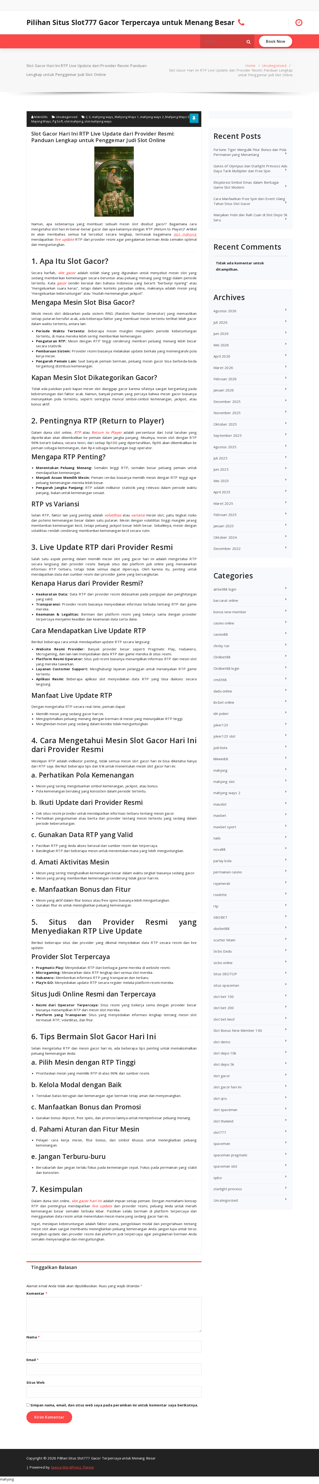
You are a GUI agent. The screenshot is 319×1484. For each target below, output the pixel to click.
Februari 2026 (225, 378)
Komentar (36, 1293)
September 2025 (227, 435)
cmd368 (220, 679)
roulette (220, 894)
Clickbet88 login (226, 668)
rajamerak (221, 883)
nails (217, 838)
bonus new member (229, 611)
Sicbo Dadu (222, 951)
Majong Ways (41, 121)
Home (250, 65)
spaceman (221, 1143)
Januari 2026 (223, 390)
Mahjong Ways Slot (179, 117)
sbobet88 (221, 928)
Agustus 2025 (224, 446)
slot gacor (221, 1075)
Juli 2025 (220, 458)
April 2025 (221, 492)
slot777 (219, 1132)
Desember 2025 (227, 401)
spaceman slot (225, 1166)
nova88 (219, 849)
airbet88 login (224, 589)
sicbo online (223, 962)
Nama (33, 1337)
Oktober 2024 (225, 537)
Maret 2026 (223, 367)
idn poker (221, 713)
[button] (248, 41)
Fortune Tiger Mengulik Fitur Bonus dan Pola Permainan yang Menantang (250, 152)
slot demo (221, 1042)
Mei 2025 (221, 480)
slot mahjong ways (98, 121)
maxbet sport (224, 826)
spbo (217, 1177)
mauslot (220, 804)
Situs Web (35, 1382)
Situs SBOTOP (225, 973)
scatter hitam (224, 940)
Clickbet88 (221, 657)
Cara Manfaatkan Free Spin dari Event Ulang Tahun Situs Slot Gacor (249, 201)
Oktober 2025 (225, 424)
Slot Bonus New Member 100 (237, 1030)
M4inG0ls (40, 117)
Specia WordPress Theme (72, 1467)
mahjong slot (224, 781)
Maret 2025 (223, 503)
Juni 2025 (221, 469)
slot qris (220, 1098)
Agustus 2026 (224, 310)
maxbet (219, 815)
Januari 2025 (223, 525)
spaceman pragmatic (230, 1155)
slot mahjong (73, 121)
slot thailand (223, 1121)
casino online (223, 623)
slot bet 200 (223, 1007)
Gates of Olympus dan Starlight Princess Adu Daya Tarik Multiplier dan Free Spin (250, 168)
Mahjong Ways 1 (127, 117)
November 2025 (227, 412)
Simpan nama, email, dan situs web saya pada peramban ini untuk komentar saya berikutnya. (114, 1405)
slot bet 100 (223, 996)
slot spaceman (225, 1109)
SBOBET (220, 917)
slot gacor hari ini (227, 1087)
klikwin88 (220, 758)
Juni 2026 (221, 333)
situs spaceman (226, 985)
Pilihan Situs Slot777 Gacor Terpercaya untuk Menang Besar (130, 22)
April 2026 (221, 356)
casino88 (220, 634)
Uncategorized (274, 65)
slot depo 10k (224, 1053)
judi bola (220, 747)
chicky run (221, 645)
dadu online (222, 691)
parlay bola (222, 860)
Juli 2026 (220, 322)
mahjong (220, 770)
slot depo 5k (223, 1064)
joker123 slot (224, 736)
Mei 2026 (221, 345)
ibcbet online (223, 702)
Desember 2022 (227, 548)
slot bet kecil (223, 1019)
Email (32, 1359)
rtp (216, 906)
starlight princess (227, 1188)
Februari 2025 (225, 514)
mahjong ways (102, 117)
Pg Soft (58, 121)
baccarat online (225, 600)
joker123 (220, 725)
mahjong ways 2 (152, 117)
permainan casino (227, 872)
